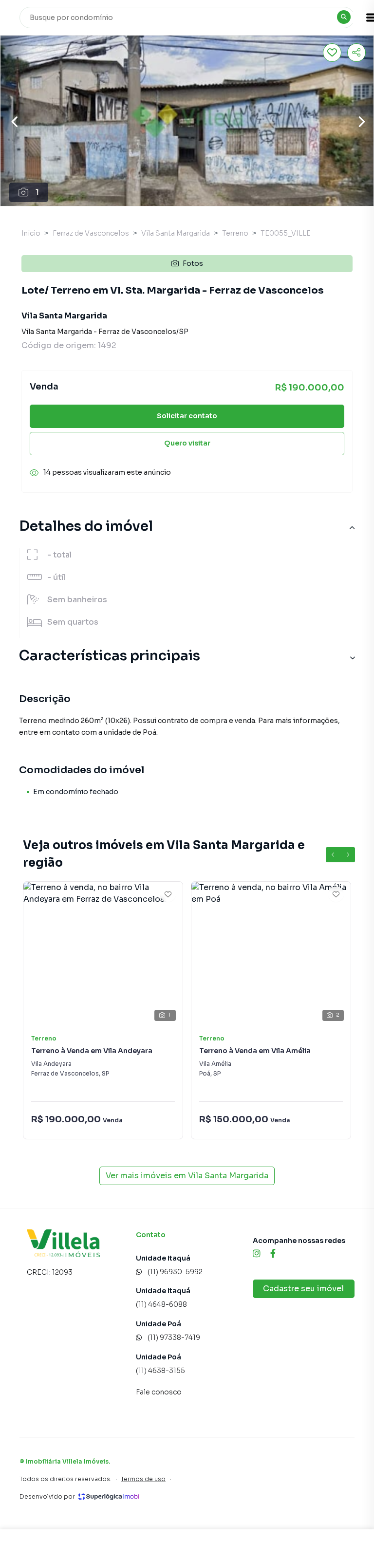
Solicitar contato (187, 415)
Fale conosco (159, 1392)
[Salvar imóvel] (332, 52)
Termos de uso (143, 1479)
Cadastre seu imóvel (303, 1288)
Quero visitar (187, 443)
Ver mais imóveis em (187, 1175)
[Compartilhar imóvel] (356, 52)
